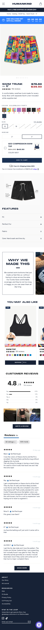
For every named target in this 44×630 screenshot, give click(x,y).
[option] (22, 10)
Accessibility (6, 604)
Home (9, 14)
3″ (12, 137)
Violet (19, 110)
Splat (29, 110)
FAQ (3, 591)
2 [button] (18, 78)
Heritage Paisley (24, 110)
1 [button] (17, 78)
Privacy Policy (6, 597)
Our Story (5, 580)
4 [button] (22, 78)
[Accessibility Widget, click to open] (39, 624)
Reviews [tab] (11, 435)
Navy (4, 116)
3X (39, 126)
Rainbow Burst (14, 110)
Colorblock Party (4, 110)
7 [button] (27, 78)
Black (34, 110)
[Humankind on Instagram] (3, 618)
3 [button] (20, 78)
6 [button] (25, 78)
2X (33, 126)
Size (4, 122)
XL (28, 126)
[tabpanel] (22, 506)
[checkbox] (24, 442)
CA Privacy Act (7, 600)
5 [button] (23, 78)
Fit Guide (38, 122)
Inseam (5, 132)
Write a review (22, 426)
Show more (22, 568)
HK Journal (5, 583)
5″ (32, 137)
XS (5, 126)
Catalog (15, 14)
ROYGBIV (9, 110)
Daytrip (39, 110)
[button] (22, 391)
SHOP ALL (22, 14)
